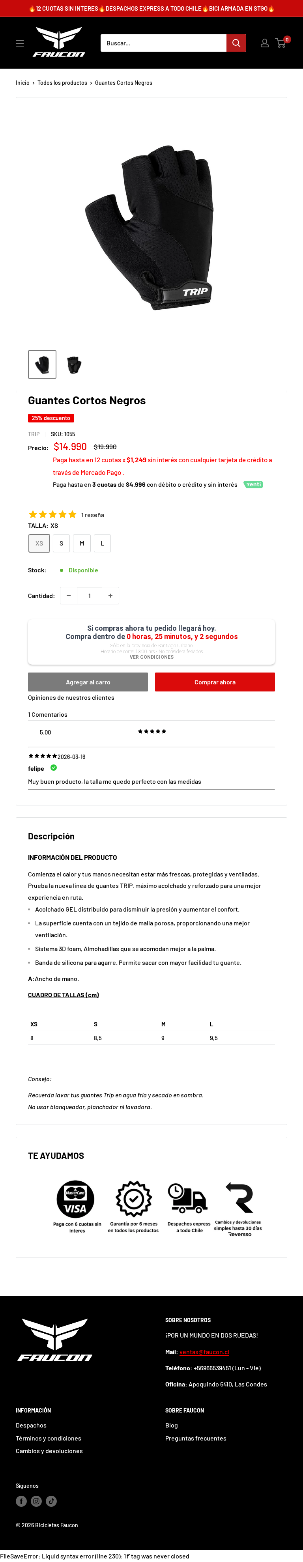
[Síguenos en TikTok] (51, 1501)
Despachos (31, 1425)
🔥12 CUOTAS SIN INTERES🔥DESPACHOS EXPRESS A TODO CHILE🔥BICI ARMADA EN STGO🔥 (151, 8)
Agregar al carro (88, 682)
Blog (171, 1425)
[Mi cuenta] (265, 43)
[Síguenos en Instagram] (36, 1501)
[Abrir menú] (20, 43)
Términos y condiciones (48, 1438)
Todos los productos (62, 82)
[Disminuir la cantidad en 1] (68, 595)
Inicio (23, 82)
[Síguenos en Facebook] (21, 1501)
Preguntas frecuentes (195, 1438)
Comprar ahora (215, 682)
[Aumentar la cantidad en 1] (110, 595)
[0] (281, 43)
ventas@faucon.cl (204, 1351)
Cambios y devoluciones (49, 1450)
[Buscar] (236, 43)
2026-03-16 (71, 756)
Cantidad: (41, 595)
